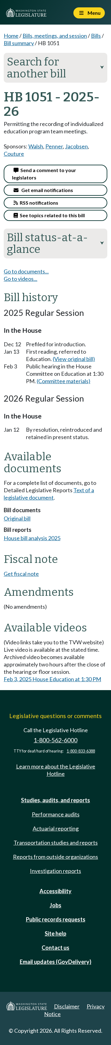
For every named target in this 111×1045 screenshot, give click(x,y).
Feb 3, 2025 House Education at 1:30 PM (52, 679)
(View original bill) (74, 359)
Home (11, 35)
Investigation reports (55, 870)
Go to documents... (26, 271)
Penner (54, 146)
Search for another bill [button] (55, 67)
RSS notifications (38, 203)
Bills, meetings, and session (55, 35)
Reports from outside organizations (55, 856)
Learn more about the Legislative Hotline (55, 770)
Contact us (55, 947)
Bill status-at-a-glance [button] (55, 243)
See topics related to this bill (51, 215)
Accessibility (55, 891)
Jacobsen (76, 146)
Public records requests (55, 919)
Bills (96, 35)
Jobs (55, 905)
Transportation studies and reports (56, 842)
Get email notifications (45, 190)
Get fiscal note (21, 573)
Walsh (35, 146)
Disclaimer (67, 1006)
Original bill (17, 518)
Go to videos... (20, 278)
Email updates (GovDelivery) (55, 961)
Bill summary (19, 43)
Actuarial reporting (56, 828)
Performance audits (56, 814)
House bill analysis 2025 (32, 538)
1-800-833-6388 (81, 751)
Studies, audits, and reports (55, 800)
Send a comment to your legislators (44, 173)
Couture (14, 153)
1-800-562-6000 (55, 740)
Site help (55, 933)
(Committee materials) (63, 381)
